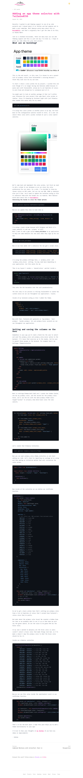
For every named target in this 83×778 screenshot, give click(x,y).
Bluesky (37, 757)
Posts (34, 774)
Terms (58, 774)
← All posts (16, 9)
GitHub (44, 757)
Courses (44, 774)
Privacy (54, 774)
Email (49, 774)
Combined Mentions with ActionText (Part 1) (27, 748)
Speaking (39, 774)
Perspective (67, 748)
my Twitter (40, 731)
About (24, 774)
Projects (29, 774)
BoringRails (16, 30)
